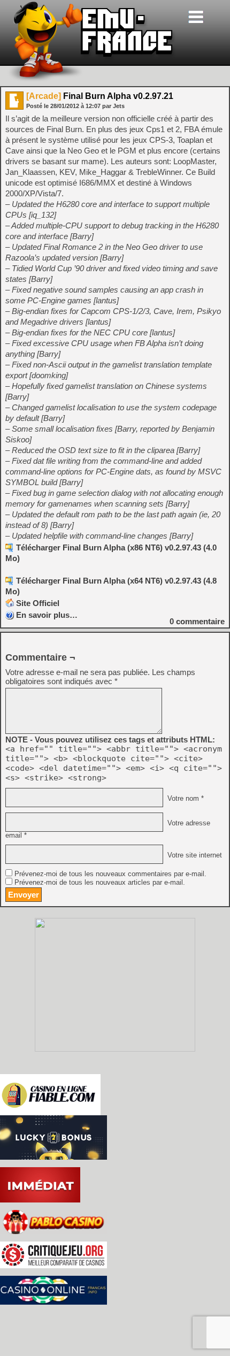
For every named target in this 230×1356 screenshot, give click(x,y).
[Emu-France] (91, 79)
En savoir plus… (47, 614)
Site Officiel (37, 603)
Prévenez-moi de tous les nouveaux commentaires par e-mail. (110, 874)
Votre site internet (193, 855)
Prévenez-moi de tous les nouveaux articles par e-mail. (99, 882)
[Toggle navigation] (195, 17)
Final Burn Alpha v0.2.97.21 (99, 96)
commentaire (197, 621)
